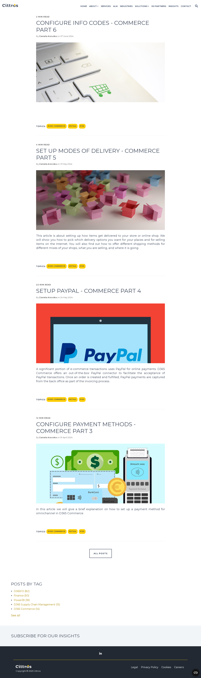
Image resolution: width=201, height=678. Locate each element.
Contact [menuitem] (186, 6)
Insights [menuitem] (173, 6)
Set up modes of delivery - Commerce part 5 (98, 154)
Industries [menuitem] (126, 6)
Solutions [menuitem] (141, 6)
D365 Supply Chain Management (37, 604)
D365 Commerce (56, 126)
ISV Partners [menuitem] (158, 6)
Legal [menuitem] (134, 667)
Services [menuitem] (106, 6)
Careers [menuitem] (179, 667)
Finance (21, 595)
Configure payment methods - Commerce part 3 (86, 427)
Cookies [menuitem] (166, 667)
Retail (72, 126)
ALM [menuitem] (115, 6)
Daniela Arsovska (48, 36)
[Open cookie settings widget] (195, 672)
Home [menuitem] (83, 6)
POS (82, 126)
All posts (101, 553)
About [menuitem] (93, 6)
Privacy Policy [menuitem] (149, 667)
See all (15, 615)
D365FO (22, 591)
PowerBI (22, 600)
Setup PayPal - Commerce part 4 (88, 290)
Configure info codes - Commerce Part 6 (92, 26)
